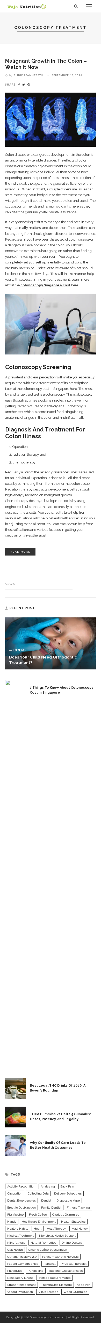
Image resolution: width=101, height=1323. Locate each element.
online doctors (72, 1242)
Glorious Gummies (65, 1214)
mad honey (79, 1228)
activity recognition (21, 1186)
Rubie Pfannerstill (29, 75)
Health (16, 53)
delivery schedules (68, 1193)
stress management (21, 1285)
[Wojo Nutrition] (26, 6)
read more (20, 551)
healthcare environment (39, 1221)
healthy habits (17, 1228)
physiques (14, 1271)
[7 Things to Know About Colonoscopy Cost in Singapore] (15, 875)
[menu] (89, 6)
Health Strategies (73, 1221)
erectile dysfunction (21, 1207)
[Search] (76, 6)
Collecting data (38, 1193)
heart (37, 1228)
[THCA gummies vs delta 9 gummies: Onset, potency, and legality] (15, 1116)
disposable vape (68, 1200)
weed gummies (75, 1292)
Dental (19, 649)
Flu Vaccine (15, 1214)
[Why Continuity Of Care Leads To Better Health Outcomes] (15, 1145)
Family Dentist (51, 1207)
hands (11, 1221)
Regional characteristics (66, 1271)
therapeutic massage (56, 1285)
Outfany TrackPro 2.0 (22, 1257)
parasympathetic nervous (60, 1257)
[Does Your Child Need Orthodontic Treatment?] (50, 643)
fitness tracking (78, 1207)
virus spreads (48, 1292)
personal (49, 1264)
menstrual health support (57, 1235)
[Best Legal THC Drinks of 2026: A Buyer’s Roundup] (15, 1088)
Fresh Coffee (38, 1214)
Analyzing (48, 1186)
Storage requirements (54, 1278)
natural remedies (43, 1242)
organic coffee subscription (47, 1249)
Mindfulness (16, 1242)
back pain (67, 1186)
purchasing (36, 1271)
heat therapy (56, 1228)
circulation (14, 1193)
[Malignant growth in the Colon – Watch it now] (50, 119)
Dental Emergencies (21, 1200)
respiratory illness (20, 1278)
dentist (46, 1200)
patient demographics (22, 1264)
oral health (15, 1249)
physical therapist (73, 1264)
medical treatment (20, 1235)
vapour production (20, 1292)
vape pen (83, 1285)
